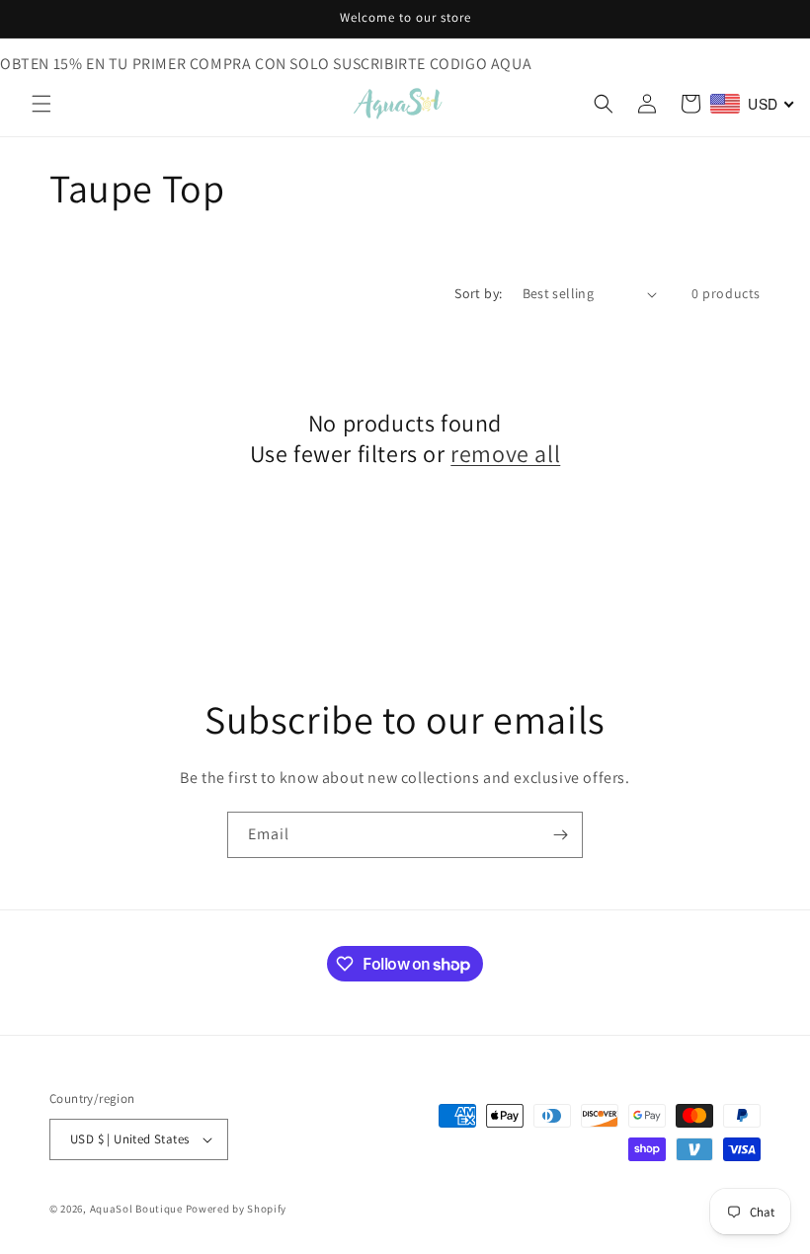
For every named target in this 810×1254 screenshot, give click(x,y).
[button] (41, 103)
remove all (505, 453)
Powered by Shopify (236, 1208)
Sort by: (478, 293)
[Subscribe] (560, 835)
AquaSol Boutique (136, 1208)
